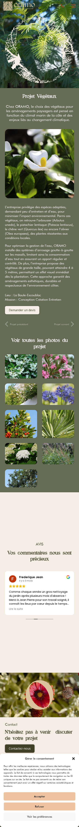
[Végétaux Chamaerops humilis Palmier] (58, 424)
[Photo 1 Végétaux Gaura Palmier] (21, 394)
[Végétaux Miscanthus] (58, 454)
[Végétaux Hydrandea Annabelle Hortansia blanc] (21, 454)
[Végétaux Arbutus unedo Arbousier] (21, 424)
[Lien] (62, 6)
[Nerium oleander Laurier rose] (58, 366)
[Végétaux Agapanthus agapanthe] (58, 394)
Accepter (39, 796)
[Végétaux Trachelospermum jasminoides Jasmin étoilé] (21, 366)
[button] (73, 758)
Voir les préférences (39, 816)
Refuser (39, 806)
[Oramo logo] (19, 6)
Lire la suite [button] (16, 609)
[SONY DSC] (21, 478)
